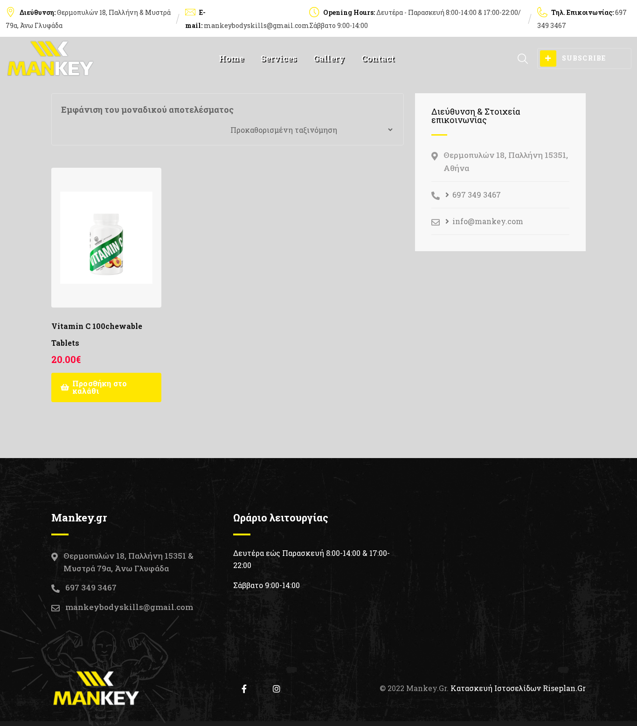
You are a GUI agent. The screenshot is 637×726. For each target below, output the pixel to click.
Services (279, 58)
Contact (378, 58)
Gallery (329, 58)
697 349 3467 (476, 194)
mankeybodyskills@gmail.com (256, 25)
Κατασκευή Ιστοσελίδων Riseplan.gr (518, 688)
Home (231, 58)
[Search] (523, 58)
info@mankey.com (487, 221)
